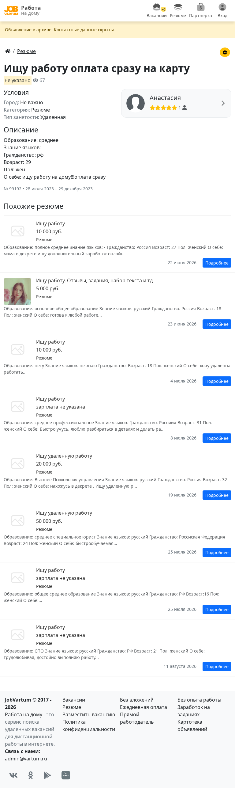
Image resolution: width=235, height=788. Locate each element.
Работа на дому (23, 714)
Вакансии (73, 699)
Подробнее (217, 263)
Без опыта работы (199, 699)
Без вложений (137, 699)
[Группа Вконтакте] (13, 775)
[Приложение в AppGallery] (66, 775)
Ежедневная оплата (143, 707)
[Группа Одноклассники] (30, 775)
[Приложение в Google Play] (47, 775)
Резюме (71, 707)
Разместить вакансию (88, 714)
